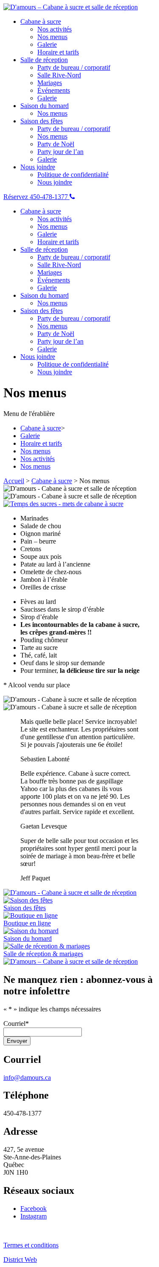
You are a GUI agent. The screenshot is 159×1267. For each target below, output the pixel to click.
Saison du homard (44, 105)
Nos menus (52, 36)
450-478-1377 (50, 196)
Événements (53, 90)
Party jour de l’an (60, 151)
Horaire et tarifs (58, 52)
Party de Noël (55, 144)
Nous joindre (37, 167)
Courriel (16, 1023)
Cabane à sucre (40, 21)
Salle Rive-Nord (59, 75)
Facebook (33, 1208)
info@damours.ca (27, 1077)
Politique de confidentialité (73, 174)
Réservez (16, 196)
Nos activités (54, 29)
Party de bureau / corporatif (73, 67)
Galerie (47, 44)
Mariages (49, 82)
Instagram (33, 1216)
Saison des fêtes (41, 121)
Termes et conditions (31, 1245)
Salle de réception (44, 59)
